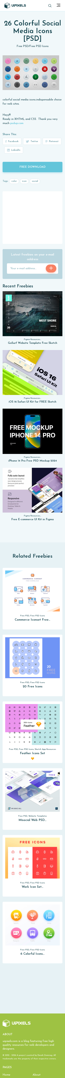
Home (6, 1074)
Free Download (32, 167)
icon (24, 181)
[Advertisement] (33, 217)
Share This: (10, 134)
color (14, 181)
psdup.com (16, 123)
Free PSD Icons (39, 46)
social (35, 181)
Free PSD (22, 46)
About (37, 1074)
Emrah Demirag (45, 1055)
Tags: (5, 181)
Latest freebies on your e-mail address (32, 257)
